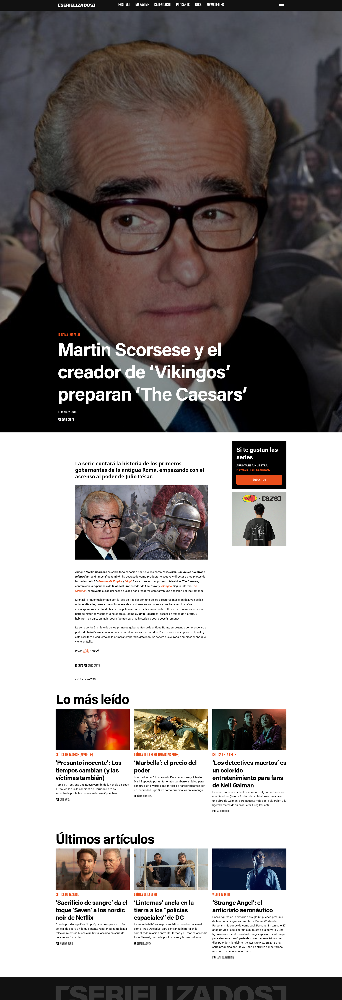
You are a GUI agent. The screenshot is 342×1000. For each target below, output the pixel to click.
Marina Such (223, 811)
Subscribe (259, 480)
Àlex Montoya (145, 796)
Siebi (86, 650)
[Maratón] (259, 521)
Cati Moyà (64, 800)
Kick (198, 5)
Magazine (142, 5)
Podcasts (183, 5)
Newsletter (215, 5)
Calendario (162, 5)
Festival (124, 5)
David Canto (68, 420)
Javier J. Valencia (225, 958)
